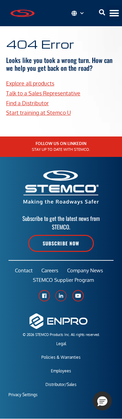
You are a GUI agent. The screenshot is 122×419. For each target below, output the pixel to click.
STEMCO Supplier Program (63, 280)
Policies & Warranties (61, 357)
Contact (24, 270)
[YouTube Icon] (78, 296)
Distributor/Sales (61, 384)
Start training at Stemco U (38, 112)
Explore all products (30, 83)
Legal (61, 343)
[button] (114, 13)
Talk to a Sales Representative (43, 93)
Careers (49, 270)
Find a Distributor (27, 103)
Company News (85, 270)
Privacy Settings (23, 394)
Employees (61, 370)
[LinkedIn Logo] (61, 296)
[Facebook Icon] (44, 296)
